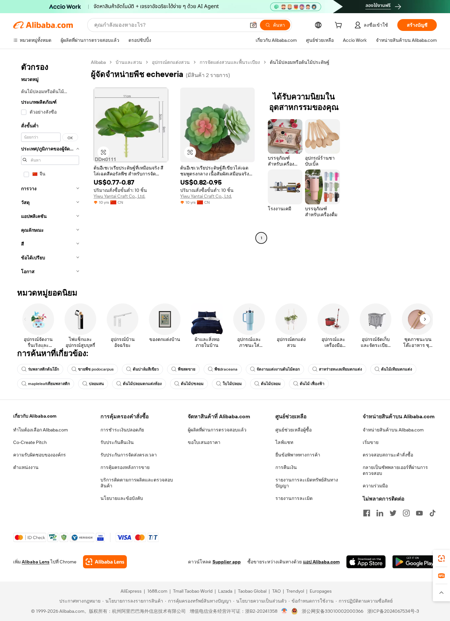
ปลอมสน (96, 383)
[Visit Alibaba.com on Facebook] (367, 513)
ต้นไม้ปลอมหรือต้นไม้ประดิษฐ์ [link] (299, 62)
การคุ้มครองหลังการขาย (125, 467)
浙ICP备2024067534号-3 (393, 611)
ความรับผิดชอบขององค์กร (39, 454)
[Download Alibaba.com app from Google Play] (414, 561)
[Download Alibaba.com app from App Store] (366, 561)
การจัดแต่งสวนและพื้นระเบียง (230, 62)
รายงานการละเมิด (294, 498)
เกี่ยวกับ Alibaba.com (34, 416)
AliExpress (131, 591)
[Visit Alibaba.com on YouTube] (419, 513)
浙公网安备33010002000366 (332, 611)
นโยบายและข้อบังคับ (121, 498)
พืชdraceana (226, 369)
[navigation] (50, 168)
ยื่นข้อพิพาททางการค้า (297, 454)
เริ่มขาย (371, 442)
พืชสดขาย (186, 369)
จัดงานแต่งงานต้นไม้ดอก (278, 369)
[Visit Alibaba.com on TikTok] (432, 513)
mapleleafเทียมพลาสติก (49, 383)
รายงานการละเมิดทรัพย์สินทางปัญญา (306, 482)
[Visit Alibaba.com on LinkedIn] (380, 513)
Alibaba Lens (35, 561)
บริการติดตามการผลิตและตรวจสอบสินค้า (136, 482)
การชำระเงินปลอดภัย (122, 429)
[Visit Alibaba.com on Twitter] (393, 513)
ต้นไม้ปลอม (271, 383)
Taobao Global (252, 591)
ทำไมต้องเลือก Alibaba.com (40, 429)
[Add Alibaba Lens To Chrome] (105, 561)
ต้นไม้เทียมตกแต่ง (396, 369)
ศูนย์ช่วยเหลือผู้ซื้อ (293, 429)
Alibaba (98, 62)
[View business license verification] (284, 611)
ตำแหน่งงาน (26, 467)
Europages (321, 591)
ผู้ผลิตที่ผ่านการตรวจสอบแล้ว (217, 429)
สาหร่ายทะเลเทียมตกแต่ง (340, 369)
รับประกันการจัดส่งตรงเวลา (128, 454)
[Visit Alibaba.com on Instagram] (406, 513)
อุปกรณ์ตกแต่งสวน (171, 62)
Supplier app (226, 561)
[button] (253, 25)
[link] (441, 558)
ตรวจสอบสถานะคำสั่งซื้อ (388, 454)
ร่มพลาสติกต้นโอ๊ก (43, 369)
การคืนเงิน (286, 467)
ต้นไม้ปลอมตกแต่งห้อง (142, 383)
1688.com (157, 591)
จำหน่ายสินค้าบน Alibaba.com (393, 429)
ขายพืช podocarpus (96, 369)
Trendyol (295, 591)
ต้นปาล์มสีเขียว (146, 369)
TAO (276, 591)
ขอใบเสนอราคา (204, 442)
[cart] (340, 26)
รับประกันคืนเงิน (117, 442)
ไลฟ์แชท (284, 442)
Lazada (225, 591)
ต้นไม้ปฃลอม (192, 383)
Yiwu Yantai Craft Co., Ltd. (119, 196)
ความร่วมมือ (375, 485)
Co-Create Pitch (30, 442)
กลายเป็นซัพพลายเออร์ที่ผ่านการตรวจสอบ (395, 470)
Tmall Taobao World (192, 591)
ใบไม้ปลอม (232, 383)
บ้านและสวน (129, 62)
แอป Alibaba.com (321, 561)
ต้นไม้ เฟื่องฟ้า (312, 383)
